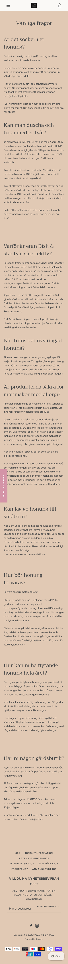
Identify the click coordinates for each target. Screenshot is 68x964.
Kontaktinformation (38, 853)
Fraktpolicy (19, 869)
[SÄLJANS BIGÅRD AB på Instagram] (37, 925)
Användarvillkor (44, 869)
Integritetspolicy (22, 863)
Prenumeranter (46, 906)
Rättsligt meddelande (34, 858)
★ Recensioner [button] (3, 486)
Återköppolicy (48, 863)
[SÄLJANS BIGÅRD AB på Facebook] (31, 925)
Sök (17, 853)
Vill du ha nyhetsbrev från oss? (34, 881)
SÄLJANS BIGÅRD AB (43, 935)
